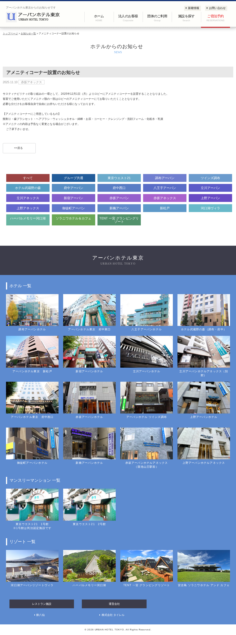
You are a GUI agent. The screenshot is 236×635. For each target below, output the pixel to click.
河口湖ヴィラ (210, 208)
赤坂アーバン (119, 198)
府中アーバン (73, 188)
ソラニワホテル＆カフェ (73, 218)
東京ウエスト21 (119, 178)
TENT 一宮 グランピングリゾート (119, 219)
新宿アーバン (73, 198)
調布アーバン (164, 178)
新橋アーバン (119, 208)
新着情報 (193, 8)
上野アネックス (28, 208)
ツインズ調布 (210, 178)
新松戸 (165, 208)
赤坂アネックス (164, 198)
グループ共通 (73, 178)
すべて (28, 178)
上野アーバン (210, 198)
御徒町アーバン (73, 208)
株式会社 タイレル (113, 615)
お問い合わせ (217, 8)
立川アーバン (210, 188)
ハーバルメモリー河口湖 (28, 218)
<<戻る (18, 148)
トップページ (10, 33)
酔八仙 (40, 615)
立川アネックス (28, 198)
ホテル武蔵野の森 (28, 188)
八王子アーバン (164, 188)
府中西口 (119, 188)
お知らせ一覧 (28, 33)
